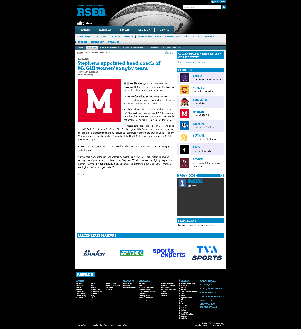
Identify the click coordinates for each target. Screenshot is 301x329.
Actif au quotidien (144, 296)
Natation (94, 294)
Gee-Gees (198, 159)
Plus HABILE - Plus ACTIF (168, 290)
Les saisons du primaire (146, 288)
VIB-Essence (164, 294)
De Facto (163, 292)
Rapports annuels (186, 298)
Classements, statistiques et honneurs (165, 47)
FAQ (182, 304)
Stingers (198, 88)
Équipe (183, 294)
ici (212, 225)
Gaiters (198, 76)
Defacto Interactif (217, 325)
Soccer (93, 300)
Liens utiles (184, 306)
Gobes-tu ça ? (143, 294)
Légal (125, 325)
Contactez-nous (186, 308)
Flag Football (80, 298)
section (144, 29)
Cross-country (80, 294)
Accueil (80, 47)
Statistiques (85, 36)
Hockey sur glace (96, 292)
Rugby (87, 53)
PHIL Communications (215, 323)
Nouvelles (92, 47)
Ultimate (109, 290)
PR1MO (141, 286)
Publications (185, 300)
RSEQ (195, 181)
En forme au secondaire (168, 283)
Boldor (82, 42)
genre (164, 29)
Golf (92, 286)
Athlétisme (79, 283)
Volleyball (109, 288)
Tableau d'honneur (149, 36)
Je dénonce (184, 312)
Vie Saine (102, 36)
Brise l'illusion (165, 288)
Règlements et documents (133, 47)
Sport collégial (128, 286)
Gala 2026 (113, 42)
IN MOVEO (164, 296)
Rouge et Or (200, 100)
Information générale (109, 47)
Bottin (183, 296)
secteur (105, 29)
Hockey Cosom (95, 290)
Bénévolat (97, 42)
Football (78, 300)
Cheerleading (80, 292)
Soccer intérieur (111, 283)
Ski (92, 298)
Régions (189, 36)
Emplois (183, 310)
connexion (219, 2)
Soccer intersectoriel (113, 286)
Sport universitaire (129, 288)
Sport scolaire (127, 283)
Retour (81, 173)
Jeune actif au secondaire (147, 292)
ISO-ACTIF (142, 283)
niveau (125, 29)
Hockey (209, 36)
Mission (183, 288)
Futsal (93, 283)
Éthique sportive (122, 36)
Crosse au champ (81, 296)
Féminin (102, 53)
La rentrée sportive (145, 290)
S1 (199, 36)
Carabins (199, 123)
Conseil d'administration (189, 292)
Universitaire (94, 53)
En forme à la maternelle (146, 298)
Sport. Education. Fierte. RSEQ (92, 10)
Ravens (197, 147)
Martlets (198, 111)
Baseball (78, 288)
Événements (172, 36)
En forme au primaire (145, 300)
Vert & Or (199, 135)
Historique (184, 290)
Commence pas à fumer (168, 286)
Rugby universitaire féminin (191, 62)
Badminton (79, 286)
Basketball (79, 290)
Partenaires (184, 302)
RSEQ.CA (85, 274)
